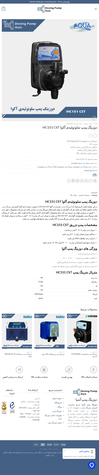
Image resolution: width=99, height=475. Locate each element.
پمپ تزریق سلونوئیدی (74, 123)
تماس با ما (44, 449)
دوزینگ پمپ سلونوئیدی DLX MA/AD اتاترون (84, 355)
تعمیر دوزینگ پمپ (55, 422)
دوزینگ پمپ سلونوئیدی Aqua (62, 167)
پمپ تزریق (88, 123)
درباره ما (55, 449)
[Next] (2, 337)
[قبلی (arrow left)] (96, 471)
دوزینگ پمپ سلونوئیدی (62, 206)
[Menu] (95, 9)
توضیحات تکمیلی (84, 195)
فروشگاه (58, 402)
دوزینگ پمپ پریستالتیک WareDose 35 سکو (18, 355)
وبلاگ (59, 407)
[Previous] (97, 337)
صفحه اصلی (57, 398)
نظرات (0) (73, 195)
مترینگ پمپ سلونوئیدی (45, 167)
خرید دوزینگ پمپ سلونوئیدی (82, 167)
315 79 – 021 (25, 414)
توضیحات (94, 195)
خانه (95, 123)
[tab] (94, 195)
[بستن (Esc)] (96, 460)
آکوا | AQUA (88, 170)
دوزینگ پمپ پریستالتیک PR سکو (53, 354)
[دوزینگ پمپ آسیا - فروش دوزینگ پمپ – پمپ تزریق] (49, 9)
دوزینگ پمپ (6, 206)
